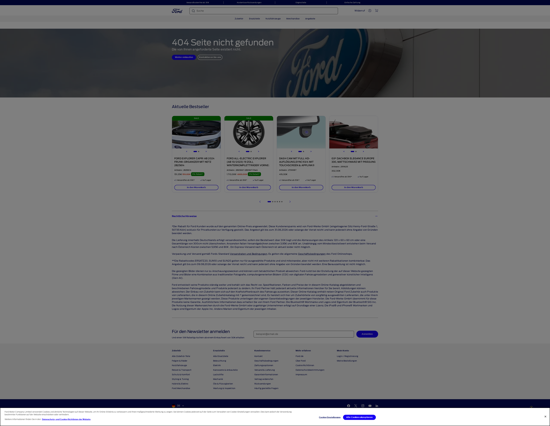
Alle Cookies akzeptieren (359, 417)
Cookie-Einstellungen (330, 417)
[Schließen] (545, 416)
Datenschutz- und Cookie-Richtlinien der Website (66, 419)
